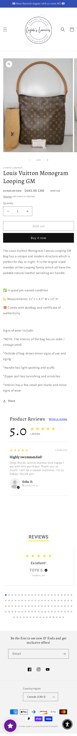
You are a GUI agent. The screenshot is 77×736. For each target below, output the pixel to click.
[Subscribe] (64, 654)
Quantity (8, 203)
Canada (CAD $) (36, 696)
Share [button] (11, 401)
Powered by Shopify (49, 726)
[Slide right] (47, 160)
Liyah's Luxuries (33, 726)
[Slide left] (29, 160)
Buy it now (38, 238)
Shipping (7, 196)
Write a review (58, 418)
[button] (5, 29)
